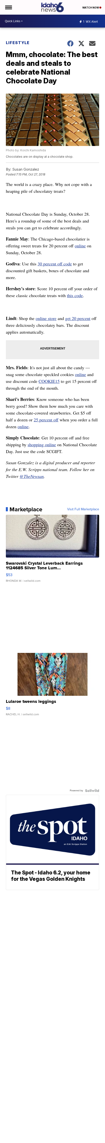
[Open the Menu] (8, 7)
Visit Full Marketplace (83, 509)
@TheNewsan (32, 476)
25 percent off (46, 420)
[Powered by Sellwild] (92, 790)
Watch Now (90, 7)
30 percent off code (55, 264)
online (80, 246)
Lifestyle (18, 42)
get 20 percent (77, 318)
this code (75, 295)
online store (46, 318)
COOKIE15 (49, 381)
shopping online (42, 444)
